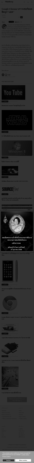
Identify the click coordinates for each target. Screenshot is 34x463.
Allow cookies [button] (23, 460)
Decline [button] (8, 460)
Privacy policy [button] (6, 456)
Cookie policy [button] (25, 454)
